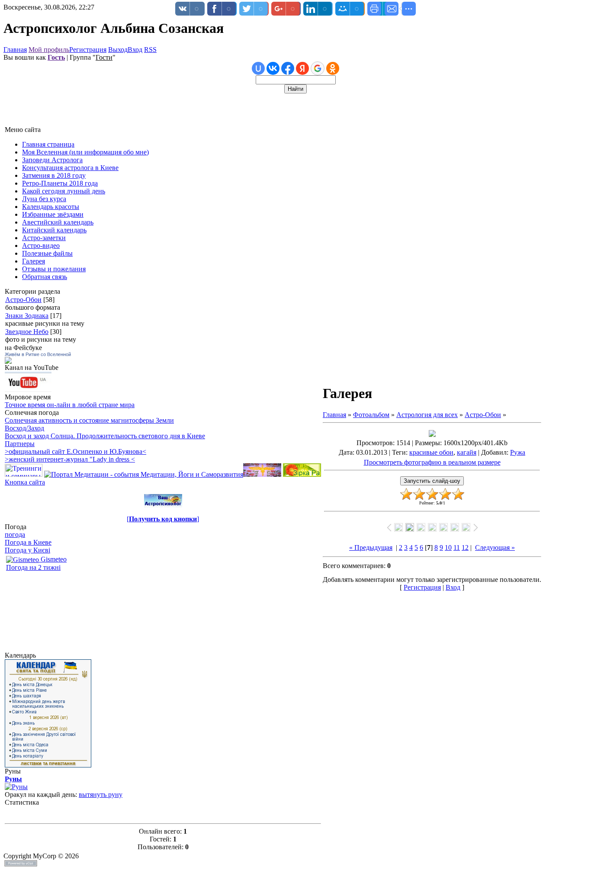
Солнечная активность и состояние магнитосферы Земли (89, 420)
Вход (135, 49)
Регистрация (87, 49)
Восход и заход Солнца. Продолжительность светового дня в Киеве (105, 436)
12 (465, 547)
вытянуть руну (100, 794)
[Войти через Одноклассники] (332, 68)
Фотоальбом (371, 414)
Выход (118, 49)
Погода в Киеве (28, 542)
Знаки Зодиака (26, 315)
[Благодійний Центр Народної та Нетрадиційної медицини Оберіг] (262, 474)
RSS (150, 49)
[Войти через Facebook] (287, 68)
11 (456, 547)
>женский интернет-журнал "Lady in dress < (70, 459)
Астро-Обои (23, 299)
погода (15, 534)
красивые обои (431, 452)
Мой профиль (49, 49)
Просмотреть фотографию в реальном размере (432, 462)
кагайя (466, 452)
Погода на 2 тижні (33, 567)
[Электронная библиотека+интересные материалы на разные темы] (302, 474)
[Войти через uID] (258, 68)
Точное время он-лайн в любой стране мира (70, 404)
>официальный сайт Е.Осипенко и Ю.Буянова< (75, 451)
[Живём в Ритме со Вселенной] (8, 361)
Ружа (517, 452)
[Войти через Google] (317, 68)
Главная (15, 49)
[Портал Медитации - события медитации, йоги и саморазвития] (143, 474)
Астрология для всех (427, 414)
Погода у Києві (27, 550)
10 (448, 547)
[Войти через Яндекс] (302, 68)
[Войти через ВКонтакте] (273, 68)
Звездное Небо (26, 331)
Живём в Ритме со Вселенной (38, 354)
